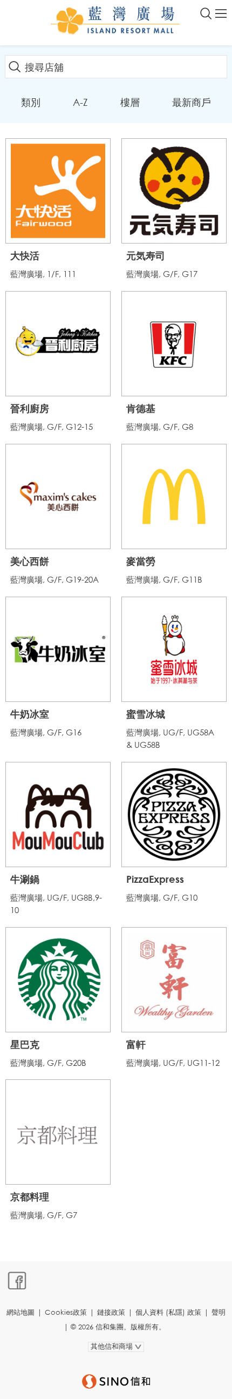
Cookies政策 (66, 1312)
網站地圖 (20, 1312)
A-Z (80, 102)
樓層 (130, 102)
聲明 (218, 1312)
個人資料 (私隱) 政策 (168, 1312)
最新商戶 (191, 102)
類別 (30, 102)
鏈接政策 (111, 1312)
